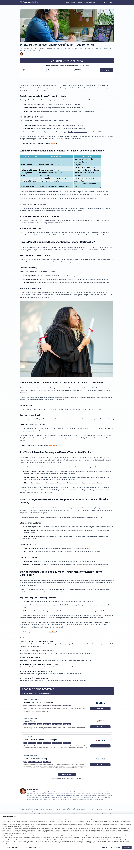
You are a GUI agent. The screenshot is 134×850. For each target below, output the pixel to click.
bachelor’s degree (33, 208)
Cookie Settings (115, 847)
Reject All (104, 847)
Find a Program (88, 2)
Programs (79, 2)
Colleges (72, 2)
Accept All (127, 847)
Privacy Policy (6, 847)
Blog (98, 2)
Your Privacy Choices (34, 847)
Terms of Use (14, 847)
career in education (39, 457)
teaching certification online (77, 132)
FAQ (94, 2)
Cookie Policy (28, 833)
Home (67, 2)
